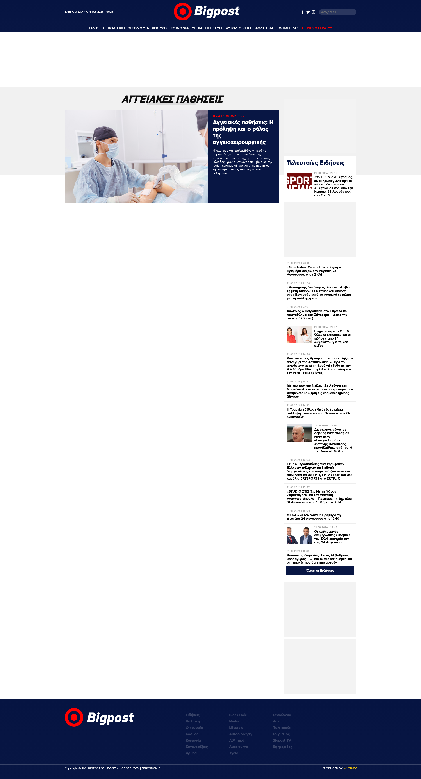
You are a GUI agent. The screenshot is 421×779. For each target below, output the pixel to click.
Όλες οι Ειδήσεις (320, 570)
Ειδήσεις (193, 715)
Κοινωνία (193, 740)
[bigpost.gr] (207, 19)
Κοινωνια (179, 28)
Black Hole (238, 715)
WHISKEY (349, 768)
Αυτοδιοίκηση (240, 734)
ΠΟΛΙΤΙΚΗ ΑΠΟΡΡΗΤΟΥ (123, 768)
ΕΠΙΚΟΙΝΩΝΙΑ (150, 768)
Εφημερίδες (282, 747)
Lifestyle (214, 28)
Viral (276, 721)
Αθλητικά (236, 740)
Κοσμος (160, 28)
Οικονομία (194, 728)
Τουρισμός (281, 734)
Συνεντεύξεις (197, 747)
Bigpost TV (282, 740)
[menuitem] (97, 28)
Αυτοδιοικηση (239, 28)
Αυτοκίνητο (238, 747)
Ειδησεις (97, 28)
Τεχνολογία (282, 715)
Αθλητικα (264, 28)
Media (197, 28)
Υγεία (233, 753)
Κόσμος (192, 734)
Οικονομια (138, 28)
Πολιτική (193, 721)
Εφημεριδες (288, 28)
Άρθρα (191, 753)
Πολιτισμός (282, 728)
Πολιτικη (116, 28)
